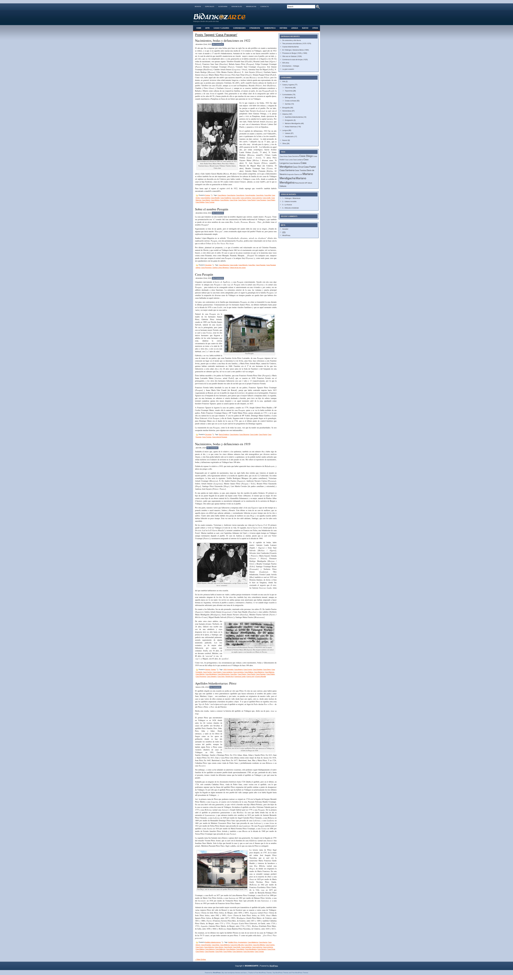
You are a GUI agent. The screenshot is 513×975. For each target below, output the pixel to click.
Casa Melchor (200, 674)
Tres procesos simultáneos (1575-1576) (296, 43)
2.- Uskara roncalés (289, 201)
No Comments (218, 44)
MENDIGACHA (251, 6)
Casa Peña (218, 951)
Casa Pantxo (242, 200)
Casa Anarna (231, 195)
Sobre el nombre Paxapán (211, 209)
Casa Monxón (243, 265)
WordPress (286, 235)
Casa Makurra (210, 949)
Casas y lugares (221, 28)
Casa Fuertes (207, 672)
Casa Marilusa (230, 949)
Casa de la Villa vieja (237, 945)
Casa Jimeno (219, 947)
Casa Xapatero (212, 676)
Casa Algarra (222, 195)
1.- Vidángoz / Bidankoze (291, 198)
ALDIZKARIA (222, 6)
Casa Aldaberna (253, 942)
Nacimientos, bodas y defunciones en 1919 (222, 444)
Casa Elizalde (215, 198)
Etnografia (255, 28)
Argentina (230, 669)
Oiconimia (208, 265)
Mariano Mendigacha (292, 123)
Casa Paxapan (261, 200)
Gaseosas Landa (240, 676)
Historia (283, 28)
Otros (315, 28)
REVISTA (198, 6)
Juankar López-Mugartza (220, 267)
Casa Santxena (237, 951)
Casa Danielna (205, 198)
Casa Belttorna (225, 945)
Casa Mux (251, 265)
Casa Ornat (233, 200)
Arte (207, 28)
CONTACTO (264, 6)
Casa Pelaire (271, 200)
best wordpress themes (232, 972)
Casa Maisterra (259, 672)
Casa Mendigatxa (211, 674)
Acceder (285, 229)
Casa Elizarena (224, 265)
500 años (285, 62)
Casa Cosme (247, 669)
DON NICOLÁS (237, 6)
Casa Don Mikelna (259, 945)
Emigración (289, 120)
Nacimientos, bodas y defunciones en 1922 (222, 40)
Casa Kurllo (236, 947)
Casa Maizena (269, 672)
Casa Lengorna (268, 947)
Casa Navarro (262, 949)
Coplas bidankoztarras (290, 46)
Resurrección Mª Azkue (303, 183)
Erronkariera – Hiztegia (290, 66)
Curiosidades (239, 28)
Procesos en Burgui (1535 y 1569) (294, 53)
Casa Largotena (245, 198)
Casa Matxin (206, 200)
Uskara (287, 133)
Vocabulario (289, 136)
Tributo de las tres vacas (238, 267)
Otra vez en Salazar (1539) (292, 56)
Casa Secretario (248, 951)
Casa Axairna (234, 434)
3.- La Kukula (287, 204)
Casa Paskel (251, 200)
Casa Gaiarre (217, 672)
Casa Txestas (209, 202)
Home (198, 28)
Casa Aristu (259, 195)
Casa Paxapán (204, 274)
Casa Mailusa (248, 672)
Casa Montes (224, 200)
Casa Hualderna (225, 198)
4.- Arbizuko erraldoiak (290, 208)
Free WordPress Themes (263, 972)
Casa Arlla (267, 195)
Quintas (207, 195)
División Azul (229, 676)
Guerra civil (250, 676)
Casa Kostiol (228, 947)
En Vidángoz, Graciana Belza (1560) (295, 50)
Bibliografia (289, 97)
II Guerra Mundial (260, 676)
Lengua (294, 28)
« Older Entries (200, 959)
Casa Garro (199, 947)
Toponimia (289, 91)
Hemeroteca (270, 28)
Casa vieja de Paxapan (219, 437)
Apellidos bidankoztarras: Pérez (215, 683)
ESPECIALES (209, 6)
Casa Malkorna (220, 949)
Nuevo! (305, 28)
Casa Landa (236, 198)
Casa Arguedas (250, 195)
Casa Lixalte (267, 198)
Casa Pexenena (206, 267)
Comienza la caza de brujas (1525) (295, 59)
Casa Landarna (227, 672)
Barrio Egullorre (224, 434)
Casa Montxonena (223, 674)
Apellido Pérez (232, 942)
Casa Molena (215, 200)
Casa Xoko (221, 676)
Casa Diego (267, 669)
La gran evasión (288, 69)
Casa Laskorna (257, 198)
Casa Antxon (240, 195)
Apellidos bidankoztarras (213, 942)
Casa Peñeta (227, 951)
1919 (225, 669)
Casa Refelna (200, 202)
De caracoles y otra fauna (291, 40)
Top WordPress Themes (280, 972)
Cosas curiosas (290, 100)
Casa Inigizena (209, 947)
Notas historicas (291, 126)
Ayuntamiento (242, 942)
